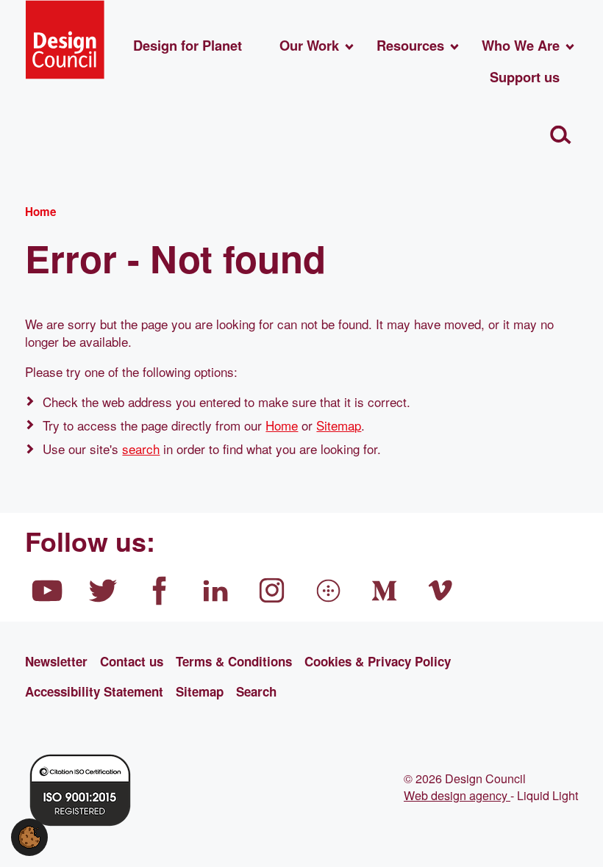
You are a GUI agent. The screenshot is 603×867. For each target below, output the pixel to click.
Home (281, 425)
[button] (29, 835)
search (141, 448)
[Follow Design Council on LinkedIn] (216, 591)
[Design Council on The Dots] (329, 591)
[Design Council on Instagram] (272, 591)
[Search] (560, 135)
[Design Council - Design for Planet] (64, 39)
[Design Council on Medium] (385, 591)
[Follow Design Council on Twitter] (104, 591)
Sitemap (338, 425)
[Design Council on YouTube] (47, 591)
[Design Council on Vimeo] (441, 591)
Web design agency (457, 795)
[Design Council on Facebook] (160, 591)
